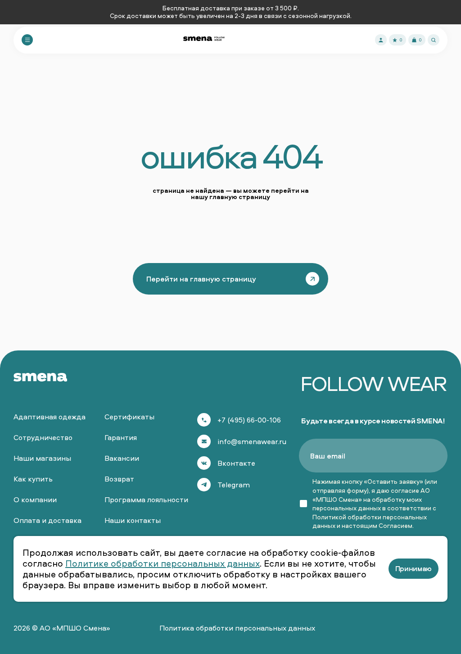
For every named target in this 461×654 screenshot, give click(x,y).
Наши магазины (42, 458)
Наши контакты (132, 520)
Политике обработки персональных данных (162, 563)
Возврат (119, 479)
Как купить (33, 479)
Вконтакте (236, 463)
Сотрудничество (43, 437)
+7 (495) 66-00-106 (249, 420)
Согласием (395, 525)
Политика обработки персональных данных (237, 628)
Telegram (233, 485)
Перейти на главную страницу (201, 279)
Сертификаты (129, 417)
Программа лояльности (146, 499)
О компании (35, 499)
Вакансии (121, 458)
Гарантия (120, 437)
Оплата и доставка (47, 520)
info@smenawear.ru (251, 441)
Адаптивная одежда (50, 417)
